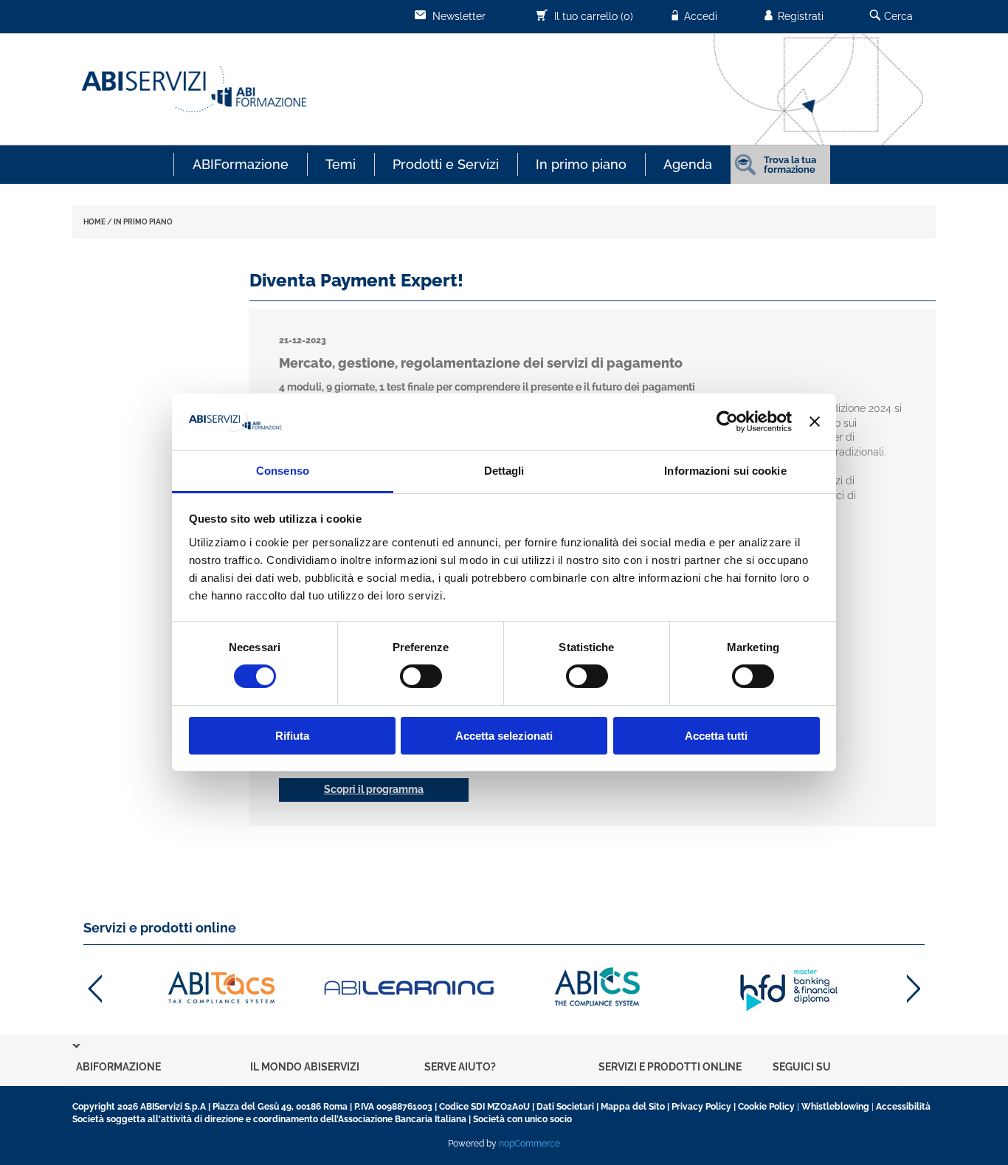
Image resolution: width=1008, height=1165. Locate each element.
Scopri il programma (374, 789)
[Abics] (599, 988)
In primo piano (581, 164)
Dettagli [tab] (504, 470)
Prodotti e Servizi (446, 164)
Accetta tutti (716, 735)
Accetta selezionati (504, 735)
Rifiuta (292, 735)
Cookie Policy (766, 1107)
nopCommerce (529, 1143)
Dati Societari (565, 1107)
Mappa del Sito (633, 1107)
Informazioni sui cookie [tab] (725, 470)
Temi (340, 164)
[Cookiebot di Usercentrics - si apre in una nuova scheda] (727, 421)
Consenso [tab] (282, 470)
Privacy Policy (701, 1107)
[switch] (421, 676)
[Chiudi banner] (814, 421)
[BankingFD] (788, 988)
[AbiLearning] (410, 988)
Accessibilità (903, 1107)
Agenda (687, 164)
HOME (94, 222)
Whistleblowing (835, 1107)
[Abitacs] (220, 988)
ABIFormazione (241, 164)
